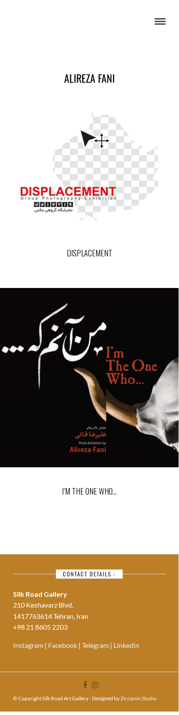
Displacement (89, 253)
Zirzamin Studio (138, 698)
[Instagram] (94, 685)
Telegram (96, 645)
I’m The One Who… (89, 491)
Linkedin (126, 645)
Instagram (29, 645)
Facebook (63, 645)
